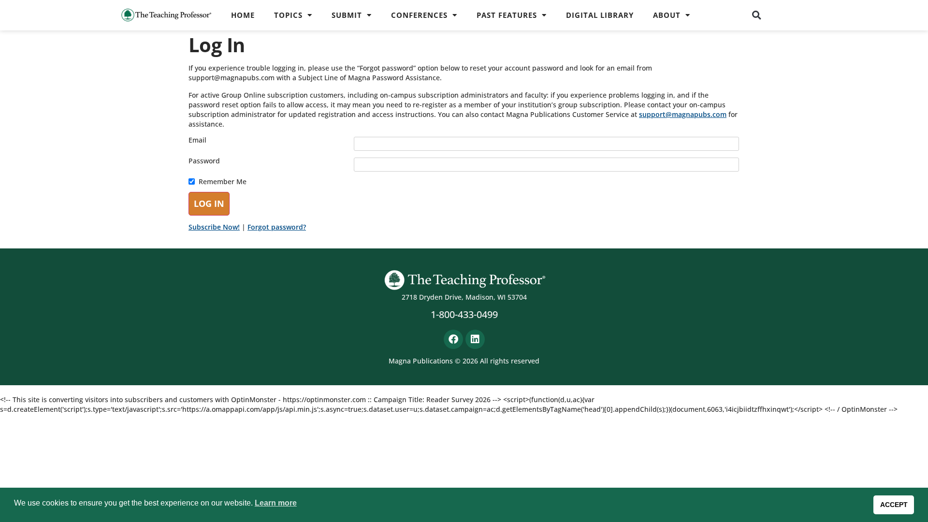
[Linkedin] (475, 339)
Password (204, 161)
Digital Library (600, 15)
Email (197, 140)
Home (243, 15)
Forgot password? (276, 227)
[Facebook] (453, 339)
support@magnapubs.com (682, 114)
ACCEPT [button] (894, 504)
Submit (347, 15)
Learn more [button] (276, 503)
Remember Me (222, 181)
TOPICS (288, 15)
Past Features (507, 15)
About (667, 15)
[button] (757, 15)
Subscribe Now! (214, 227)
